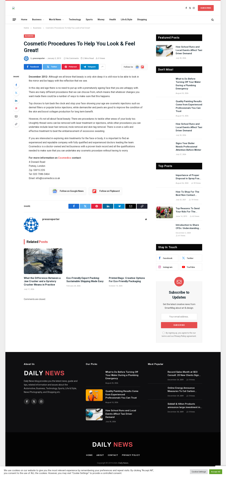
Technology (75, 19)
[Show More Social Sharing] (102, 67)
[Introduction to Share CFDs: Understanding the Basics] (164, 229)
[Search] (212, 19)
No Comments (72, 58)
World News (55, 19)
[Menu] (14, 19)
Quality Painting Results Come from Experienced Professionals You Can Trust (189, 106)
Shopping (142, 19)
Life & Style (126, 19)
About (100, 455)
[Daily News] (13, 8)
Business (37, 19)
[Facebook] (16, 85)
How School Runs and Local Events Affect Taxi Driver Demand (189, 50)
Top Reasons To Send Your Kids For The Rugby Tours (188, 210)
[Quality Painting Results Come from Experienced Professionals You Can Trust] (164, 105)
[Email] (16, 116)
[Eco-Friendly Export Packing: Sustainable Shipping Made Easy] (85, 261)
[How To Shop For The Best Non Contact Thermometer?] (164, 196)
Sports (89, 19)
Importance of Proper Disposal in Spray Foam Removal (188, 177)
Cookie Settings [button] (199, 472)
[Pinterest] (16, 108)
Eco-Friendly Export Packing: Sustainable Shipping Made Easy (84, 280)
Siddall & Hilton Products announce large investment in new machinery (184, 406)
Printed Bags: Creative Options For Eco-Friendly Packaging (127, 280)
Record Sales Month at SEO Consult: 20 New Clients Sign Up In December (183, 374)
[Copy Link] (16, 124)
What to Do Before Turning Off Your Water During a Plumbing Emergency (188, 83)
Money (101, 19)
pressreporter (39, 58)
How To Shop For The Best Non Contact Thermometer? (187, 193)
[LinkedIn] (16, 101)
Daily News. (123, 463)
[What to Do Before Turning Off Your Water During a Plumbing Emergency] (164, 83)
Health (112, 19)
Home (24, 19)
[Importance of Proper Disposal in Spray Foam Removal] (164, 179)
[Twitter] (16, 93)
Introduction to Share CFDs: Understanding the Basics (187, 227)
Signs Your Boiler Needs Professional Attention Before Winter (188, 146)
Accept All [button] (215, 472)
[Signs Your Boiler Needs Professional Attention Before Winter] (164, 147)
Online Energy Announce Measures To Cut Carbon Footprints (181, 390)
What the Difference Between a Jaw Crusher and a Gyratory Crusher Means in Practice (42, 281)
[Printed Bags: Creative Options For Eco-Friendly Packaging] (128, 261)
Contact (113, 455)
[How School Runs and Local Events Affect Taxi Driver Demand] (164, 51)
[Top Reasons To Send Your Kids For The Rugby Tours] (164, 212)
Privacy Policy (180, 336)
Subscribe (205, 8)
